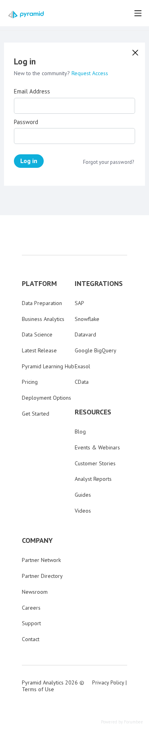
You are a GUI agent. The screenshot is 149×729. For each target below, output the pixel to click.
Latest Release (39, 350)
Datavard (85, 334)
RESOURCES (93, 412)
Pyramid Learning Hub (48, 366)
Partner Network (41, 560)
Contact (30, 639)
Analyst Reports (93, 478)
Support (31, 623)
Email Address (32, 91)
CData (82, 381)
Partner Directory (42, 575)
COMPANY (37, 540)
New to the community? (43, 73)
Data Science (37, 334)
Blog (80, 431)
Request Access (90, 73)
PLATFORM (39, 283)
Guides (83, 494)
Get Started (35, 413)
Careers (31, 607)
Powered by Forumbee (122, 722)
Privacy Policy (108, 682)
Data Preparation (42, 303)
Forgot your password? (108, 162)
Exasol (82, 366)
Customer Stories (95, 463)
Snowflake (87, 319)
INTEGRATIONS (99, 283)
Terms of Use (38, 689)
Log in (28, 161)
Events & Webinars (97, 447)
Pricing (30, 381)
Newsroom (35, 591)
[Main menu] (138, 13)
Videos (83, 510)
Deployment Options (46, 397)
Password (26, 122)
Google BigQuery (95, 350)
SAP (79, 303)
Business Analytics (43, 319)
